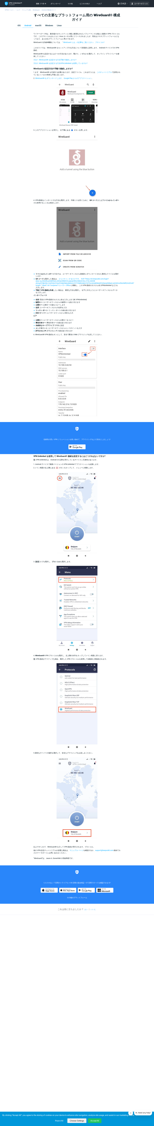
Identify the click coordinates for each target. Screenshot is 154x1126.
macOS (38, 25)
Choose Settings (77, 1121)
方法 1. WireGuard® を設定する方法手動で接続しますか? (54, 60)
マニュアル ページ (76, 850)
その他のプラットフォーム (77, 898)
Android (27, 25)
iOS (19, 25)
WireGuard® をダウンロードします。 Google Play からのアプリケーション (63, 78)
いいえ (93, 909)
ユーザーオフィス (141, 4)
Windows (49, 25)
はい (86, 909)
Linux (59, 25)
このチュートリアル (104, 72)
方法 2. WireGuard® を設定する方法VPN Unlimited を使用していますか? (60, 63)
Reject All (59, 1121)
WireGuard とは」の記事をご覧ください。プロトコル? (83, 42)
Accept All (94, 1121)
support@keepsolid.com (104, 850)
